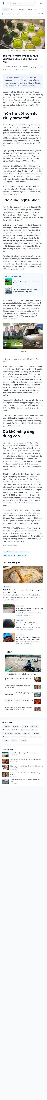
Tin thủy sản (10, 14)
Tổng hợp (23, 740)
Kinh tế (34, 730)
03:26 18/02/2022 (11, 66)
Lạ (30, 737)
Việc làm (22, 9)
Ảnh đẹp (37, 737)
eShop (30, 9)
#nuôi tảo (23, 552)
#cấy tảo (20, 555)
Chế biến (15, 730)
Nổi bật (5, 9)
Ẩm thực (14, 737)
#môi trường (8, 555)
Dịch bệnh (25, 726)
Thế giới (17, 733)
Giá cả (13, 9)
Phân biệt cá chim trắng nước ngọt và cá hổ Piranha (18, 679)
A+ (36, 67)
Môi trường (20, 14)
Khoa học (36, 733)
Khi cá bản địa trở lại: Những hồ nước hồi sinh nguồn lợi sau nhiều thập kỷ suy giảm (26, 767)
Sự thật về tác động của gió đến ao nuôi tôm (23, 753)
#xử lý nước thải (9, 552)
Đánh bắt (6, 730)
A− (31, 67)
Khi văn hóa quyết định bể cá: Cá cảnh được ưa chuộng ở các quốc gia (19, 701)
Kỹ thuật (15, 726)
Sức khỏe (23, 737)
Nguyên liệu (24, 730)
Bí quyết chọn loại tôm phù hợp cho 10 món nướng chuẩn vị (17, 686)
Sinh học (5, 737)
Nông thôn (27, 733)
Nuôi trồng (6, 726)
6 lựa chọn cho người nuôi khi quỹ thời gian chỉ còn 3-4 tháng (19, 693)
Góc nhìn (6, 740)
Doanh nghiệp (7, 733)
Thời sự (14, 740)
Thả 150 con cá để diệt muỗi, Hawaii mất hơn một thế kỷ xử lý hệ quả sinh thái (18, 708)
